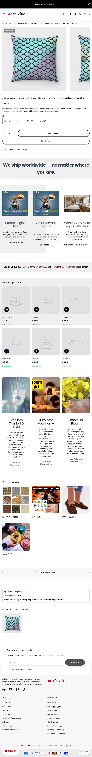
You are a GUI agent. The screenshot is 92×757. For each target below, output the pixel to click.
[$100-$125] (16, 537)
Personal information (11, 730)
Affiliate (5, 722)
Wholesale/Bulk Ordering (12, 718)
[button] (84, 59)
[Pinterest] (4, 689)
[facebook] (17, 689)
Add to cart (54, 133)
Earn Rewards (52, 714)
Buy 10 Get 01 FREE (10, 517)
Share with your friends (17, 149)
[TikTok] (24, 689)
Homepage (6, 23)
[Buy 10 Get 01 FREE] (16, 499)
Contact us (7, 726)
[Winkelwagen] (89, 14)
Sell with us (6, 710)
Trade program (8, 714)
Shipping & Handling (55, 730)
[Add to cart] (6, 309)
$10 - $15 (36, 517)
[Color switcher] (71, 14)
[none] (2, 572)
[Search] (80, 14)
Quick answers (53, 722)
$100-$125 (7, 554)
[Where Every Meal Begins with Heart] (77, 204)
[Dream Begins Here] (15, 204)
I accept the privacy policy (22, 669)
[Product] (16, 300)
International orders (55, 726)
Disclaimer (6, 706)
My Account (52, 698)
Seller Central (52, 710)
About (4, 698)
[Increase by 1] (13, 133)
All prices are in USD (55, 745)
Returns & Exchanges (56, 733)
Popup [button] (10, 324)
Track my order (53, 718)
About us (6, 702)
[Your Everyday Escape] (46, 204)
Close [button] (89, 4)
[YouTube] (10, 689)
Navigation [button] (3, 14)
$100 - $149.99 (69, 517)
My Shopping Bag (54, 706)
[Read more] (76, 14)
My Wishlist (51, 702)
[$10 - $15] (46, 499)
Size (4, 116)
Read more (53, 111)
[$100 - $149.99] (76, 499)
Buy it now (46, 141)
